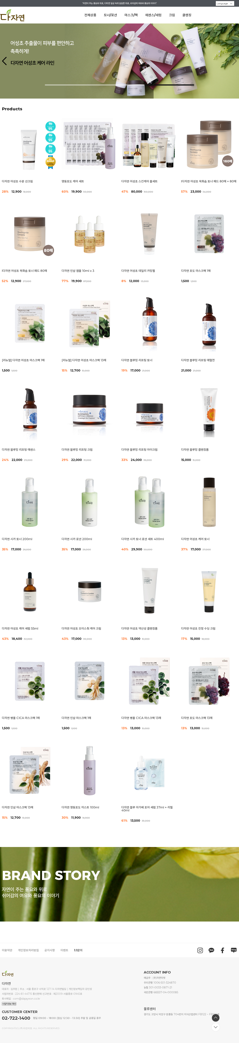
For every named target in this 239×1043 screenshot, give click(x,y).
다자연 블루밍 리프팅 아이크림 (139, 449)
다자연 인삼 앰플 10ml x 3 (78, 270)
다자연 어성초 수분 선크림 (17, 181)
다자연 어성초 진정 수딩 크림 (198, 628)
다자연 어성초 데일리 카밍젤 (138, 270)
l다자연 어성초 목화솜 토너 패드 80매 (24, 270)
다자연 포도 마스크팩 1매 (196, 270)
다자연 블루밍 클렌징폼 (195, 449)
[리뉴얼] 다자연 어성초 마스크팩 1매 (23, 360)
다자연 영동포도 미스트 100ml (80, 807)
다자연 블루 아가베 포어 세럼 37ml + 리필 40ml (147, 809)
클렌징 (186, 15)
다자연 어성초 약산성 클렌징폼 (139, 628)
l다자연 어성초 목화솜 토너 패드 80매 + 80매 (208, 181)
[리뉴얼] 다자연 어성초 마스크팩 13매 (84, 360)
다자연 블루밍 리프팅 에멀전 (198, 360)
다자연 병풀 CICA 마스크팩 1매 (21, 718)
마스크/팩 (131, 15)
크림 (172, 15)
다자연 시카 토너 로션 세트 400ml (142, 539)
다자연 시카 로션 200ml (77, 539)
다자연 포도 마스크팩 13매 (196, 718)
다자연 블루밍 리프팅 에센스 (18, 449)
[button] (234, 61)
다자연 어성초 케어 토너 (195, 539)
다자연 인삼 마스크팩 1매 (76, 718)
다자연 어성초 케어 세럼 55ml (20, 628)
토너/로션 (110, 15)
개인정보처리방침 (28, 950)
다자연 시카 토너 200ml (17, 539)
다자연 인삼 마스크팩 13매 (17, 807)
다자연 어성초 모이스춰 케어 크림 (81, 628)
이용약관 (7, 950)
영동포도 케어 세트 (73, 181)
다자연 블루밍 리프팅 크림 (77, 449)
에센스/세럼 (153, 15)
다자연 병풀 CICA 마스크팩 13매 (141, 718)
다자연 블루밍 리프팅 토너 (136, 360)
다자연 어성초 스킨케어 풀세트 (139, 181)
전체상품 (90, 15)
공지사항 (49, 950)
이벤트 (64, 950)
